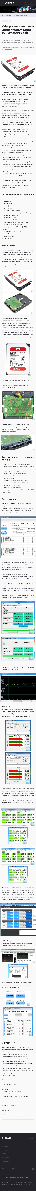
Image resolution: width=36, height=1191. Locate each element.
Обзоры (8, 15)
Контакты (5, 1161)
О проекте (5, 1146)
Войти (31, 3)
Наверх (30, 1138)
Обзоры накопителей (20, 15)
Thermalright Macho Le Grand (17, 471)
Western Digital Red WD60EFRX (11, 330)
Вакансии (5, 1157)
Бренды (5, 1150)
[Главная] (2, 15)
